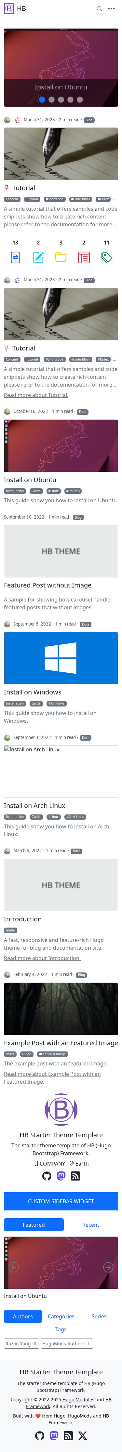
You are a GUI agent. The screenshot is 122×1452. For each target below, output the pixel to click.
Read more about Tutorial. (36, 395)
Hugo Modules (78, 1399)
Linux (54, 491)
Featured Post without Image (47, 585)
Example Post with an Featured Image (61, 1043)
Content (12, 199)
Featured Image (53, 1054)
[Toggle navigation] (111, 8)
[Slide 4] (80, 99)
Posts (10, 1054)
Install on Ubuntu (61, 87)
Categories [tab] (61, 1316)
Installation (15, 491)
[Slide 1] (51, 99)
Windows (57, 703)
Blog (89, 120)
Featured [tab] (34, 1224)
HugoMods (80, 1416)
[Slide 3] (70, 99)
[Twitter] (82, 1436)
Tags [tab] (61, 1329)
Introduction (23, 919)
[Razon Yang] (7, 119)
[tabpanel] (61, 1268)
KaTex (104, 199)
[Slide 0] (42, 99)
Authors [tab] (23, 1316)
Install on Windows (32, 692)
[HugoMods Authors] (17, 119)
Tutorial (23, 188)
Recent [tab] (90, 1224)
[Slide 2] (61, 99)
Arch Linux (76, 816)
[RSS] (75, 1176)
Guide (36, 491)
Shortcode (55, 199)
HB (21, 8)
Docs (83, 411)
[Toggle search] (99, 9)
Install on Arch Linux (34, 806)
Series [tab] (99, 1316)
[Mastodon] (61, 1176)
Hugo (59, 1416)
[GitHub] (47, 1176)
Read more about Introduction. (42, 958)
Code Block (81, 199)
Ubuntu (74, 491)
